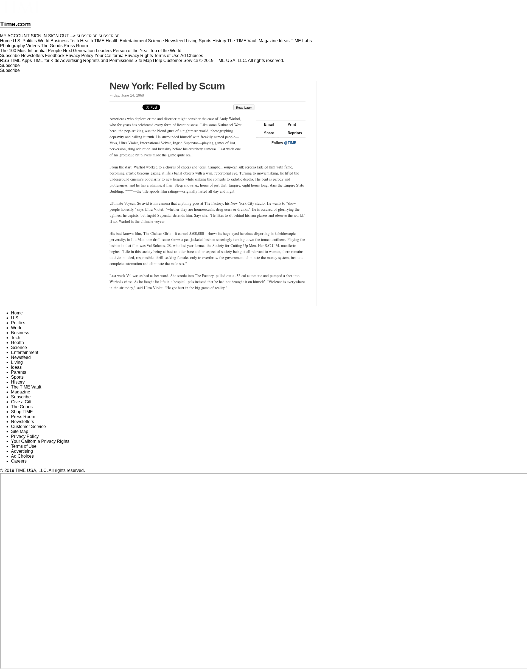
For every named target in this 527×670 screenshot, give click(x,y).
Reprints (295, 133)
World (17, 327)
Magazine (20, 392)
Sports (17, 377)
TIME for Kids (46, 60)
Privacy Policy (79, 55)
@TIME (290, 143)
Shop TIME (22, 411)
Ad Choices (192, 55)
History (18, 382)
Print (292, 124)
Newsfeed (21, 357)
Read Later (244, 107)
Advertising (71, 60)
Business (20, 332)
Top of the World (165, 50)
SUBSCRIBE (87, 36)
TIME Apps (21, 60)
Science (19, 347)
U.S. (15, 318)
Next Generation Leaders (87, 50)
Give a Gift (21, 401)
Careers (19, 461)
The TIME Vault (26, 387)
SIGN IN (39, 35)
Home (17, 313)
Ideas (16, 367)
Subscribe (10, 55)
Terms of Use (167, 55)
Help (157, 60)
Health (17, 342)
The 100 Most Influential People (31, 50)
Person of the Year (131, 50)
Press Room (23, 416)
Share (269, 133)
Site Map (143, 60)
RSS (4, 60)
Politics (18, 322)
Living (17, 362)
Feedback (55, 55)
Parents (18, 372)
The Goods (22, 406)
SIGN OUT (58, 35)
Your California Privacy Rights (123, 55)
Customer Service (180, 60)
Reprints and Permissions (108, 60)
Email (269, 124)
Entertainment (24, 352)
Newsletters (32, 55)
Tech (15, 337)
